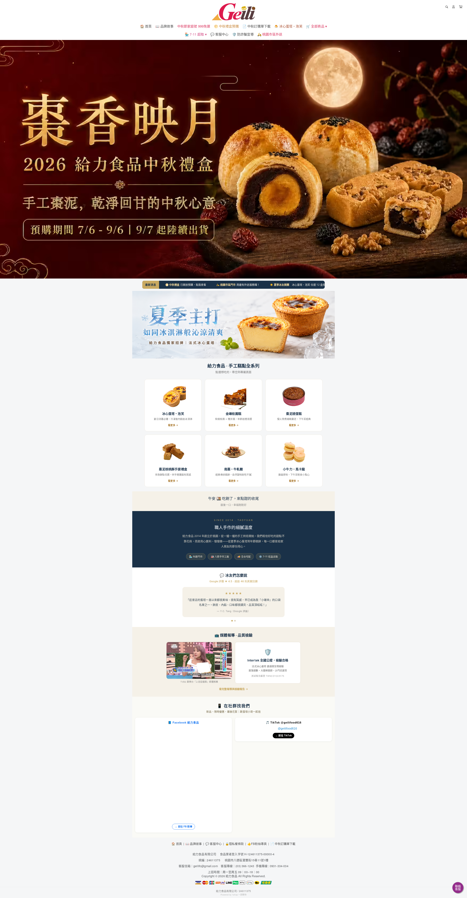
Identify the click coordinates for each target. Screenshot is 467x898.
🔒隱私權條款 (234, 844)
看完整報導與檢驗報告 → (233, 688)
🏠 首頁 (176, 844)
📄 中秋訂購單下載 (282, 844)
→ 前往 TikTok (283, 735)
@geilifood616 (287, 728)
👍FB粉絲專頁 (257, 844)
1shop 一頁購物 (239, 894)
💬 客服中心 (213, 844)
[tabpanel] (233, 159)
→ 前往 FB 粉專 (183, 826)
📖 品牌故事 (194, 844)
